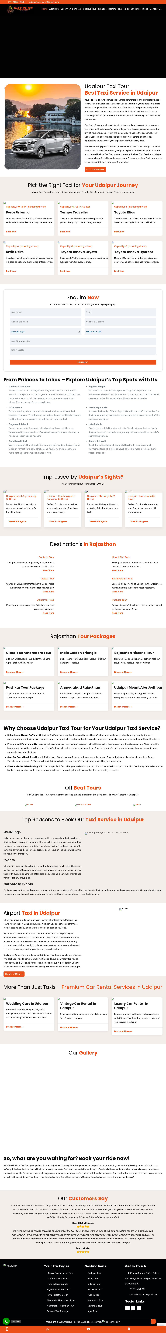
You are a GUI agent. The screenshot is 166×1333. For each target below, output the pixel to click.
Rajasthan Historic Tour (58, 1289)
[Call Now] (6, 1321)
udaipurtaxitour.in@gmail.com (44, 2)
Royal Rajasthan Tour (57, 1295)
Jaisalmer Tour (95, 1289)
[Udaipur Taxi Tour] (20, 9)
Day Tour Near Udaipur (58, 1278)
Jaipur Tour (93, 1278)
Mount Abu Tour (95, 1300)
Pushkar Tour (94, 1295)
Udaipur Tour (94, 1284)
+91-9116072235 (16, 2)
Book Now (11, 231)
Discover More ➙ (95, 169)
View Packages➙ (17, 521)
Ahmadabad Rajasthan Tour (60, 1300)
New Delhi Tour (95, 1306)
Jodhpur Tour (94, 1273)
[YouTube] (157, 2)
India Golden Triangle (57, 1284)
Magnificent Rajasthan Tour (60, 1306)
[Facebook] (154, 2)
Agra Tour (92, 1311)
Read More (48, 570)
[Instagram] (161, 2)
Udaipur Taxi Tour (72, 1322)
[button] (62, 589)
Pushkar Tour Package (57, 1311)
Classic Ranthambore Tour (60, 1273)
